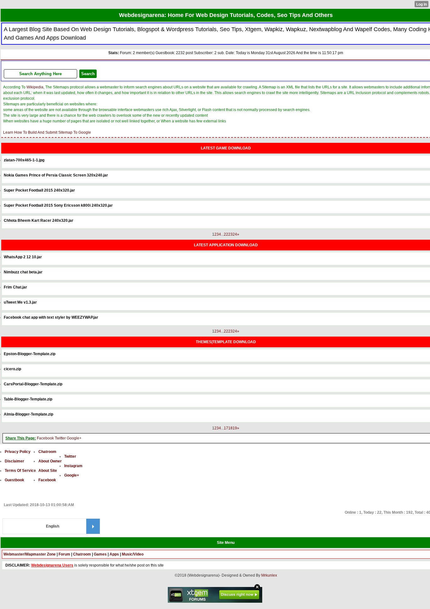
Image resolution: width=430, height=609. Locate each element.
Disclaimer (14, 461)
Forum (64, 554)
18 (230, 428)
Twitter (60, 438)
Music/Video (133, 554)
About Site (47, 470)
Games (100, 554)
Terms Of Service (20, 470)
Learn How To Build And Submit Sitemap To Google (47, 132)
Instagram (73, 466)
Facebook (45, 438)
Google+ (74, 438)
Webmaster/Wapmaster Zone (29, 554)
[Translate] (93, 526)
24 (235, 234)
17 (226, 428)
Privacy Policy (18, 452)
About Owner (50, 461)
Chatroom (47, 452)
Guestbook (14, 480)
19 (235, 428)
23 (230, 234)
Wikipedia (34, 87)
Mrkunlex (269, 575)
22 (226, 234)
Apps (114, 554)
